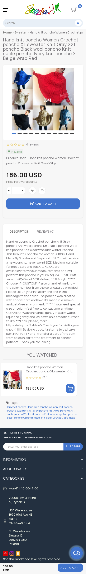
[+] (22, 190)
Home (7, 32)
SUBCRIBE (73, 446)
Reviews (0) (45, 231)
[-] (8, 190)
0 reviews (32, 144)
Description (19, 231)
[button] (14, 133)
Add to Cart (70, 567)
